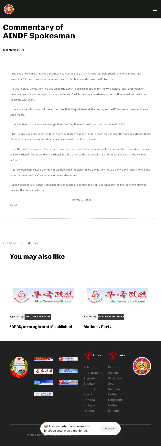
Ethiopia (89, 405)
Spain (112, 383)
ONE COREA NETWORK (38, 316)
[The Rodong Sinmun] (43, 371)
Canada (89, 400)
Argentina (91, 378)
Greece (113, 367)
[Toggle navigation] (131, 9)
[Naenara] (43, 359)
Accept (109, 428)
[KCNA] (68, 359)
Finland (88, 411)
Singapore (116, 378)
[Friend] (43, 383)
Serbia (113, 372)
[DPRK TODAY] (68, 371)
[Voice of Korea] (68, 383)
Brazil (87, 394)
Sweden (114, 389)
